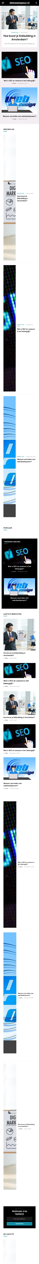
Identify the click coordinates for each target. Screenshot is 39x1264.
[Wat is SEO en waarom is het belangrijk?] (19, 65)
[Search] (36, 3)
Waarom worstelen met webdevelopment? (19, 116)
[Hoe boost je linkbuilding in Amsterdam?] (19, 17)
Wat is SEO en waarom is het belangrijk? (19, 81)
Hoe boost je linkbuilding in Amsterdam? (22, 198)
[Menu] (3, 3)
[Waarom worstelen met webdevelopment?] (19, 100)
